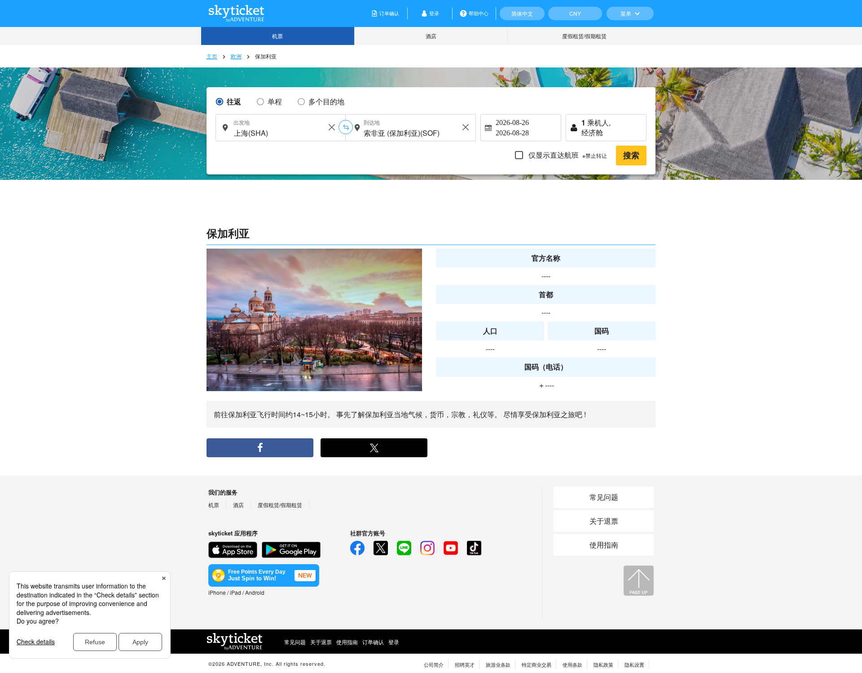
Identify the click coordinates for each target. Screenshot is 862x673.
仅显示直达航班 (567, 155)
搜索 (631, 155)
